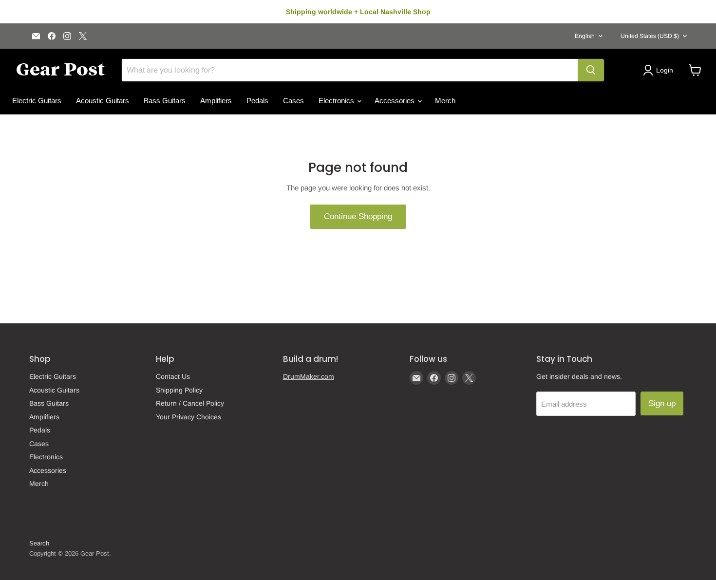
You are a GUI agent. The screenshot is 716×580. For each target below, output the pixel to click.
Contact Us (173, 376)
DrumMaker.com (308, 376)
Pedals (257, 100)
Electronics (337, 100)
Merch (445, 100)
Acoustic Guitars (102, 100)
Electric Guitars (36, 100)
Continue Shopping (358, 216)
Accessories (395, 100)
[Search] (591, 70)
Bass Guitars (165, 100)
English (585, 36)
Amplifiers (216, 100)
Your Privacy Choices (188, 417)
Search (39, 543)
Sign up (662, 403)
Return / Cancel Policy (190, 403)
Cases (293, 100)
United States (650, 36)
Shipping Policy (179, 390)
